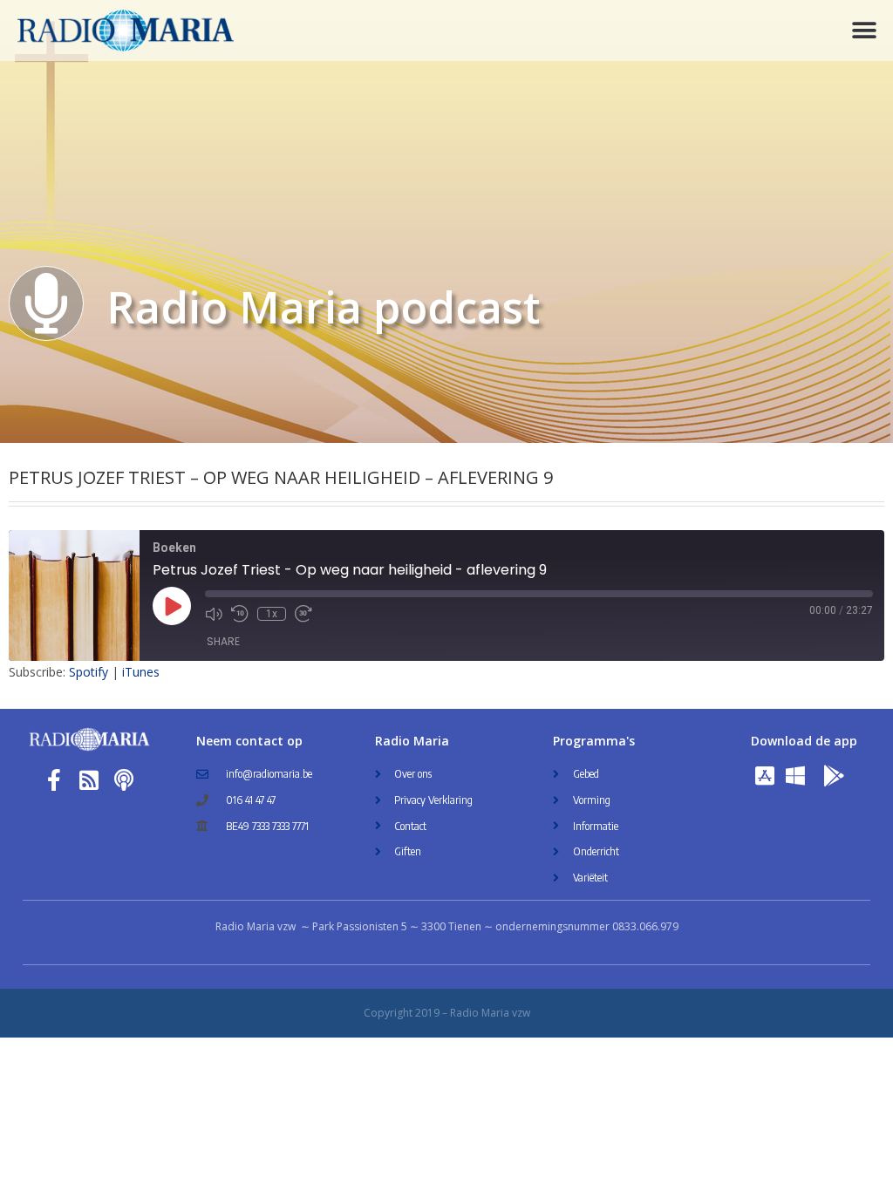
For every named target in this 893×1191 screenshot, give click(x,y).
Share (223, 641)
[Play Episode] (172, 606)
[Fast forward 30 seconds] (303, 614)
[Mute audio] (213, 614)
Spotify (88, 672)
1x (271, 614)
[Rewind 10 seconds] (240, 614)
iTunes (141, 672)
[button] (864, 31)
